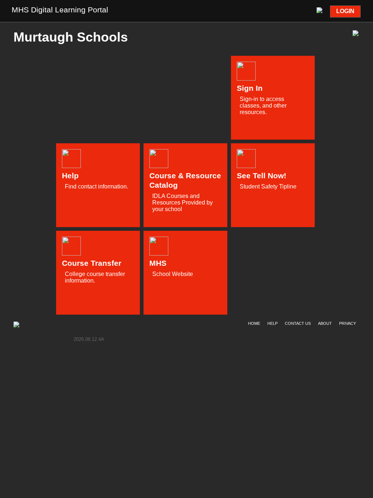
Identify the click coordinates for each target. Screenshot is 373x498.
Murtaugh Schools (70, 37)
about (325, 323)
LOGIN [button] (345, 11)
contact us (298, 323)
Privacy (347, 323)
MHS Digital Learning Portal (60, 9)
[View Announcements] (320, 9)
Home (254, 323)
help (272, 323)
